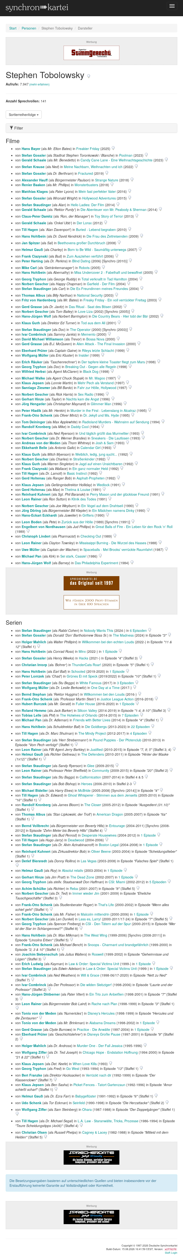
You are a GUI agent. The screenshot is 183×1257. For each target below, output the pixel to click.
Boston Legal (109, 844)
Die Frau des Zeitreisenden (107, 236)
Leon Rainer (31, 499)
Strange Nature (106, 180)
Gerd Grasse (32, 306)
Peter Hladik (31, 410)
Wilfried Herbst (34, 371)
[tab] (91, 128)
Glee (90, 765)
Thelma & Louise (77, 489)
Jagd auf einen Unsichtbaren (100, 463)
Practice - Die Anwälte (93, 1029)
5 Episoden (158, 881)
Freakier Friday (87, 148)
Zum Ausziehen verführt (85, 256)
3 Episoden (126, 682)
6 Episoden (139, 630)
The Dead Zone (82, 877)
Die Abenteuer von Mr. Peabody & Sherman (114, 209)
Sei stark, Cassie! (73, 556)
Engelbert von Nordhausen (44, 526)
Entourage (117, 825)
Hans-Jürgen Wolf (36, 316)
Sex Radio (85, 394)
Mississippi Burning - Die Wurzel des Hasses (112, 542)
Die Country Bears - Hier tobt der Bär (120, 316)
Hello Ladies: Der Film (87, 204)
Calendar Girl (91, 447)
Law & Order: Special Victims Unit (94, 963)
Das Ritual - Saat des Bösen (90, 306)
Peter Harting (32, 261)
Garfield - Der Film (101, 283)
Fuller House (85, 703)
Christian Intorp (34, 664)
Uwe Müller (31, 549)
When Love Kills (85, 1063)
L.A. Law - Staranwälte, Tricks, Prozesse (108, 1120)
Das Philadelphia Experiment (96, 562)
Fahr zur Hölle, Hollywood (96, 387)
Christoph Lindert (36, 536)
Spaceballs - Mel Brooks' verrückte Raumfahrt (117, 549)
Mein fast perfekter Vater (97, 191)
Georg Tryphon (34, 279)
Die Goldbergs (96, 726)
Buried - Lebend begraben (96, 229)
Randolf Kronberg (36, 426)
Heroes (86, 783)
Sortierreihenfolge (23, 114)
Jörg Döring (31, 510)
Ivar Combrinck (34, 334)
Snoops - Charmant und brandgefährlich (118, 944)
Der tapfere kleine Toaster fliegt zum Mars (113, 361)
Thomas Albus (33, 295)
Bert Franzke (32, 1075)
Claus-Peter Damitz (37, 216)
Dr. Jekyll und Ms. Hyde (101, 415)
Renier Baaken (33, 184)
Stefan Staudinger (36, 204)
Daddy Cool (80, 426)
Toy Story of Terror (109, 216)
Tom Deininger (33, 421)
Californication (90, 777)
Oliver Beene (101, 851)
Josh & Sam (105, 442)
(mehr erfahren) (39, 84)
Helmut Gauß (32, 249)
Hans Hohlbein (34, 236)
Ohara (87, 1109)
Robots (84, 267)
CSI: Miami (117, 881)
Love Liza (85, 311)
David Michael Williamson (42, 339)
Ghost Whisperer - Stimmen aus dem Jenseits (102, 795)
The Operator (80, 329)
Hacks (83, 658)
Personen (29, 28)
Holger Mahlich (34, 641)
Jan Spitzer (31, 242)
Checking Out (91, 536)
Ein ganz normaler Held (90, 468)
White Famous (91, 682)
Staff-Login (171, 1252)
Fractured (85, 173)
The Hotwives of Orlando (78, 715)
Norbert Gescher (35, 283)
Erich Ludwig (32, 963)
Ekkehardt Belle (34, 447)
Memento (88, 334)
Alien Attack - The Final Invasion (100, 343)
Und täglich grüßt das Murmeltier (104, 433)
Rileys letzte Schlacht (98, 350)
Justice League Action (117, 699)
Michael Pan (31, 556)
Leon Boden (32, 521)
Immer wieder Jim (85, 893)
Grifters (88, 515)
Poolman (125, 155)
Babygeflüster (85, 1096)
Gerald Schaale (34, 160)
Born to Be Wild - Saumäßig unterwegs (97, 249)
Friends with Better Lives (91, 720)
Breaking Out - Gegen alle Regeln (90, 366)
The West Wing (95, 935)
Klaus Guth (31, 322)
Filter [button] (18, 128)
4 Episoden (139, 733)
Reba (74, 888)
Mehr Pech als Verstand (96, 382)
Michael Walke (33, 378)
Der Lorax (84, 222)
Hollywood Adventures (99, 198)
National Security (90, 295)
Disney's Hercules (101, 1013)
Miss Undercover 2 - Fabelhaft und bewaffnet (108, 272)
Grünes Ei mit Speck (82, 676)
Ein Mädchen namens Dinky (113, 510)
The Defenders (92, 754)
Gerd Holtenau (33, 478)
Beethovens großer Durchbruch (81, 242)
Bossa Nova (95, 339)
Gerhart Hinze (33, 399)
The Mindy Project (92, 733)
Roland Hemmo (34, 710)
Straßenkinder (84, 459)
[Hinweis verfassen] (89, 74)
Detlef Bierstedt (34, 860)
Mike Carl (29, 267)
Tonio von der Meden (39, 1013)
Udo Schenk (31, 1102)
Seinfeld (79, 1102)
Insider (84, 355)
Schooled (78, 671)
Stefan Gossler (34, 155)
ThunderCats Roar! (86, 664)
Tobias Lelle (31, 715)
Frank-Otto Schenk (37, 415)
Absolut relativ (72, 870)
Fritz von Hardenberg (39, 300)
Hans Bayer (31, 148)
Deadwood (76, 840)
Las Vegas (89, 860)
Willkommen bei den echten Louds (108, 641)
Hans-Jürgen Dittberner (41, 994)
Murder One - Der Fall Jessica (99, 1045)
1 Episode (110, 651)
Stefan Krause (33, 166)
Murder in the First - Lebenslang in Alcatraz (103, 410)
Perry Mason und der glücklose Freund (119, 494)
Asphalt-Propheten (90, 478)
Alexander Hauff (35, 180)
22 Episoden (141, 726)
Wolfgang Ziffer (34, 1052)
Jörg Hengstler (34, 403)
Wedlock (103, 484)
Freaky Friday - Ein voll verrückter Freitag (114, 300)
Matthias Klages (35, 191)
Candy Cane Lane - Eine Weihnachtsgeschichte (116, 160)
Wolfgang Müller (35, 355)
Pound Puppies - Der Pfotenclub (117, 740)
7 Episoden (131, 715)
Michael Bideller (35, 790)
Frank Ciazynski (35, 256)
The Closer (92, 804)
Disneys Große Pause (103, 1034)
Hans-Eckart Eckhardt (39, 515)
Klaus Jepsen (33, 382)
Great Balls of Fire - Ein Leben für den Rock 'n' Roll (134, 526)
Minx (82, 651)
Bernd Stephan (34, 694)
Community (100, 770)
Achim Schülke (34, 888)
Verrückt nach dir (98, 1075)
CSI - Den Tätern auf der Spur (108, 923)
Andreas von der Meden (41, 442)
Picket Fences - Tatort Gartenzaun (99, 1084)
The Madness (123, 635)
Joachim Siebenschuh (40, 954)
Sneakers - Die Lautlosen (110, 438)
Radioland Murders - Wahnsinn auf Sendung (115, 421)
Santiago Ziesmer (36, 387)
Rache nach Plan (104, 1003)
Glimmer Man (101, 403)
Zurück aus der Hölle (77, 521)
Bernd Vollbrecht (35, 825)
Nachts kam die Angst (82, 399)
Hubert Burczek (34, 703)
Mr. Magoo (97, 378)
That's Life (106, 904)
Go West (72, 1068)
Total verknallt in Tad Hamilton (104, 279)
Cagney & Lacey (94, 1132)
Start (12, 28)
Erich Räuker (32, 361)
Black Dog (90, 371)
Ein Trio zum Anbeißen (106, 994)
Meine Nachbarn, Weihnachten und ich (93, 166)
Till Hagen (30, 229)
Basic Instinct (77, 473)
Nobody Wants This (98, 630)
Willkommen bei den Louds (104, 694)
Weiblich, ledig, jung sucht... (96, 454)
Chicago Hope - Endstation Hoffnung (110, 1052)
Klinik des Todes (83, 499)
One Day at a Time (105, 687)
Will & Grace (90, 975)
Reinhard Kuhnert (36, 494)
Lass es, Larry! (90, 919)
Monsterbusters (86, 184)
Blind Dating (81, 261)
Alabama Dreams (102, 1022)
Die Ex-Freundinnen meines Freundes (99, 288)
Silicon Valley (87, 710)
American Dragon (110, 814)
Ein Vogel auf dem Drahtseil (102, 505)
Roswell (97, 954)
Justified (96, 749)
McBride (84, 790)
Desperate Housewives (99, 835)
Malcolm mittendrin (95, 914)
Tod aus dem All (93, 322)
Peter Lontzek (33, 676)
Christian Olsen (34, 1132)
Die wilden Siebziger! (96, 984)
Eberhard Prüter (34, 350)
